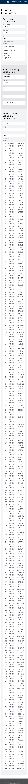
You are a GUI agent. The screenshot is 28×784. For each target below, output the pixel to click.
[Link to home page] (7, 2)
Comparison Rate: (7, 94)
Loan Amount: (6, 24)
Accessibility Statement (9, 782)
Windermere (21, 779)
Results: (5, 43)
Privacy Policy (17, 781)
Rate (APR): (5, 30)
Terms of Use (10, 781)
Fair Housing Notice (19, 782)
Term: (4, 36)
